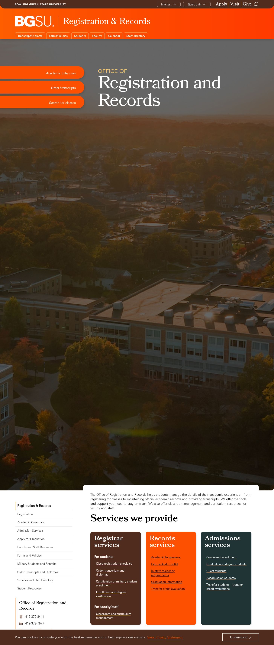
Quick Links (195, 4)
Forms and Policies (29, 555)
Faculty (97, 35)
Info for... (166, 4)
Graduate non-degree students (226, 564)
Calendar (114, 35)
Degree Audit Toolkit (164, 564)
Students (80, 35)
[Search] (256, 4)
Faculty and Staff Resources (35, 547)
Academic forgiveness (166, 557)
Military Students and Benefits (36, 564)
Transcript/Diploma (30, 35)
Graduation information (166, 582)
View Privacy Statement (165, 637)
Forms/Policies (58, 35)
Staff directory (135, 35)
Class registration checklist (114, 563)
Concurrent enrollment (221, 557)
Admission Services (30, 530)
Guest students (216, 571)
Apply (221, 4)
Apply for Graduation (31, 539)
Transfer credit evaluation (168, 589)
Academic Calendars (30, 522)
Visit (235, 4)
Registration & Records (34, 506)
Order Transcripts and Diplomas (37, 572)
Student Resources (29, 588)
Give (247, 4)
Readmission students (221, 578)
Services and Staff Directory (35, 580)
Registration (25, 514)
